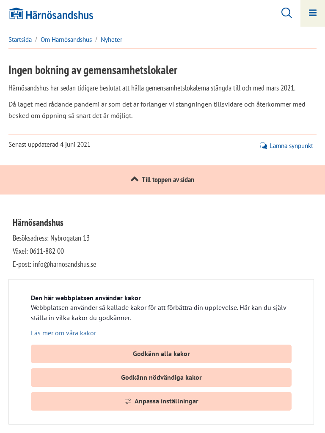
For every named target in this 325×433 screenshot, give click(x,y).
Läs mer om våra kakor (63, 333)
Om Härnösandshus (66, 40)
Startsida (20, 40)
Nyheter (111, 40)
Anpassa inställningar (166, 401)
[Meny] (312, 13)
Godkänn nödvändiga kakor (161, 377)
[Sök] (282, 12)
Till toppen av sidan (168, 179)
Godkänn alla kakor (161, 353)
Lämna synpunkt (291, 146)
